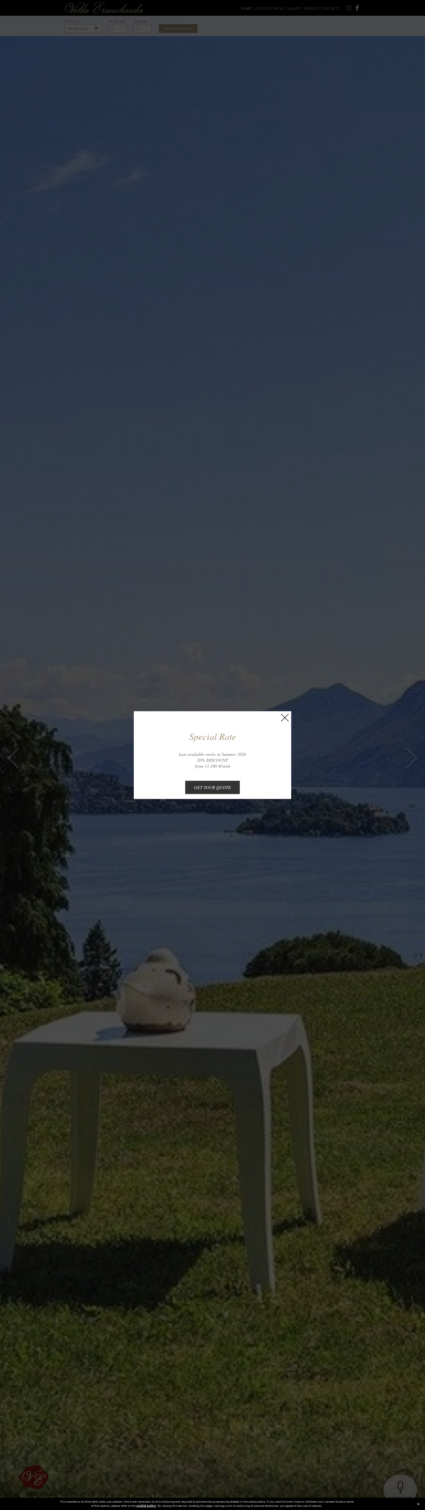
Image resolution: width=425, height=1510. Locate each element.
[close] (285, 717)
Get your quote (212, 787)
